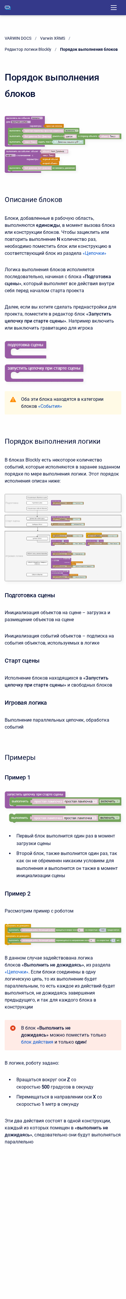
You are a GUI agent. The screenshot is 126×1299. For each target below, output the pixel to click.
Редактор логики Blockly (28, 49)
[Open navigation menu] (114, 7)
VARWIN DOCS (18, 38)
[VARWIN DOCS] (8, 8)
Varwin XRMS (52, 38)
